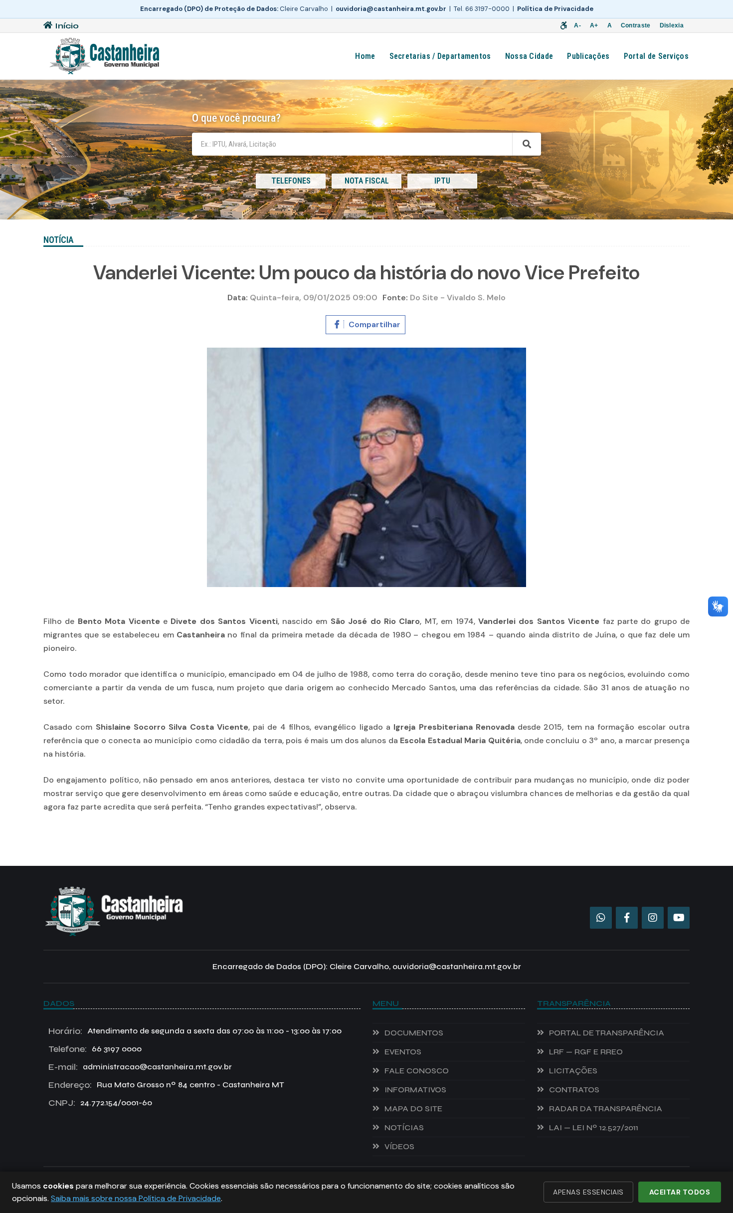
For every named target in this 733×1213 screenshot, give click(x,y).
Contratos (574, 1089)
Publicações (588, 56)
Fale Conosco (416, 1070)
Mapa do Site (413, 1108)
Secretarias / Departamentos (440, 56)
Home (365, 56)
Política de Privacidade (555, 8)
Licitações (573, 1070)
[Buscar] (526, 144)
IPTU (442, 181)
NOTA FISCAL (367, 181)
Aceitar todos (680, 1192)
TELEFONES (291, 181)
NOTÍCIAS (404, 1127)
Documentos (413, 1032)
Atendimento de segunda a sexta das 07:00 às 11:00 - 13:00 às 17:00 (195, 1031)
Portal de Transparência (606, 1032)
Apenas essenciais (588, 1192)
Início (67, 25)
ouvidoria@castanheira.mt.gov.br (391, 8)
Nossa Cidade (529, 56)
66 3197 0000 (95, 1049)
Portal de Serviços (656, 56)
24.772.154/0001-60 (100, 1103)
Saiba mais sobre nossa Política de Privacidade (136, 1198)
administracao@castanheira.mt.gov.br (140, 1067)
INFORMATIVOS (415, 1089)
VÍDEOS (399, 1146)
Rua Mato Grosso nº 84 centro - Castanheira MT (166, 1085)
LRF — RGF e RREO (586, 1051)
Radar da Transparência (605, 1108)
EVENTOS (402, 1051)
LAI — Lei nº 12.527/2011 (593, 1127)
